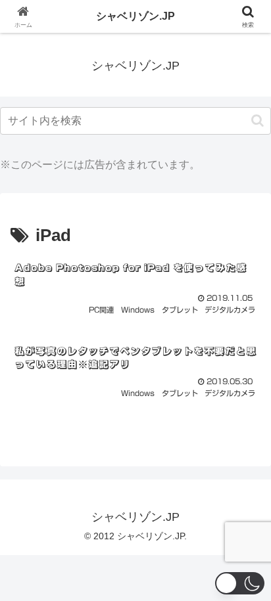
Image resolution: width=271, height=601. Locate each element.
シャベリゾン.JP (135, 16)
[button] (257, 120)
